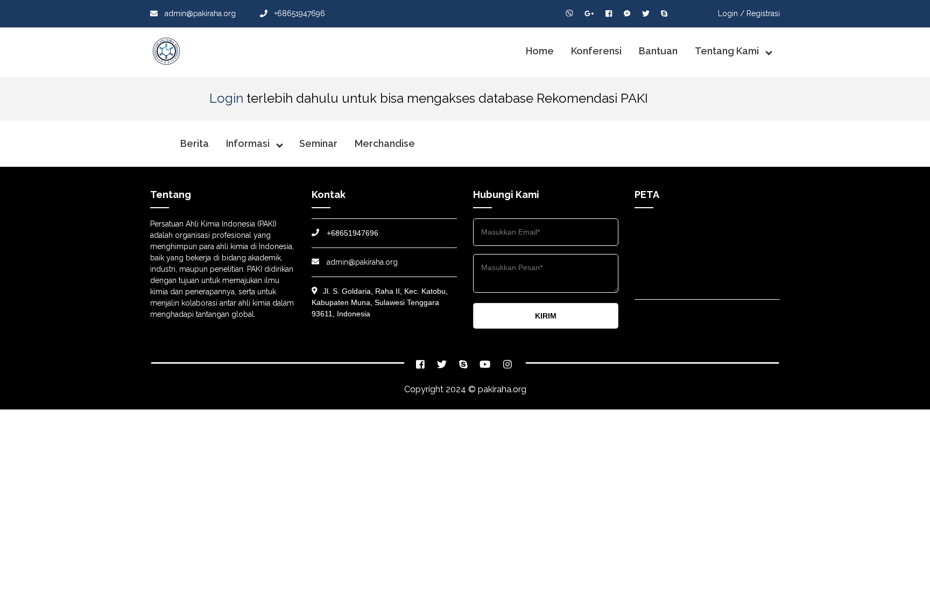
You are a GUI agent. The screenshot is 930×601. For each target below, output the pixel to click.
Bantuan (658, 50)
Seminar (318, 143)
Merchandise (385, 143)
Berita (194, 143)
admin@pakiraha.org (200, 13)
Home (540, 50)
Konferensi (596, 50)
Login (226, 98)
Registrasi (763, 13)
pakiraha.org (502, 389)
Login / (731, 13)
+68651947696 (298, 13)
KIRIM (545, 316)
